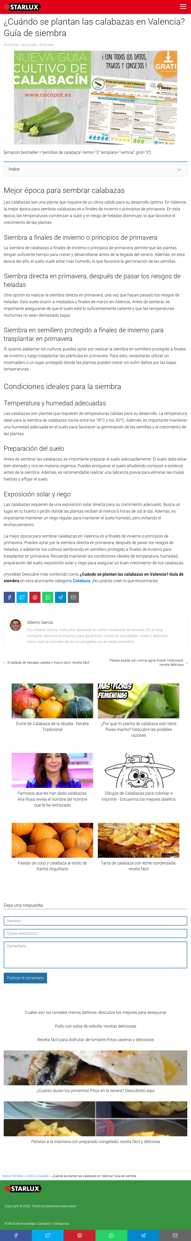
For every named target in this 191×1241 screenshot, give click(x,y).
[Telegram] (60, 597)
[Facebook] (9, 597)
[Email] (73, 597)
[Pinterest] (35, 597)
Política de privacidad (20, 1223)
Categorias (61, 1223)
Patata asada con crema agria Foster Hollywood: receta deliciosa (147, 662)
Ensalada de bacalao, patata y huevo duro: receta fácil (48, 662)
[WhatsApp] (47, 597)
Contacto (44, 1223)
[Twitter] (22, 597)
